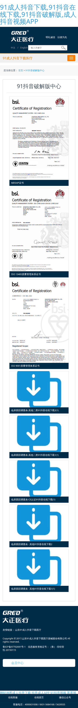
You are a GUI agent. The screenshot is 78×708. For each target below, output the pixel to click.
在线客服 (13, 697)
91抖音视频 (58, 693)
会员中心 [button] (16, 663)
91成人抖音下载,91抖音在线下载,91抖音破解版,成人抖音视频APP (38, 14)
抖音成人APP (41, 693)
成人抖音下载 (21, 693)
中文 (13, 47)
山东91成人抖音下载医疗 (28, 629)
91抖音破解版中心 (34, 70)
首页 (20, 70)
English (24, 47)
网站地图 (6, 693)
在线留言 (39, 697)
